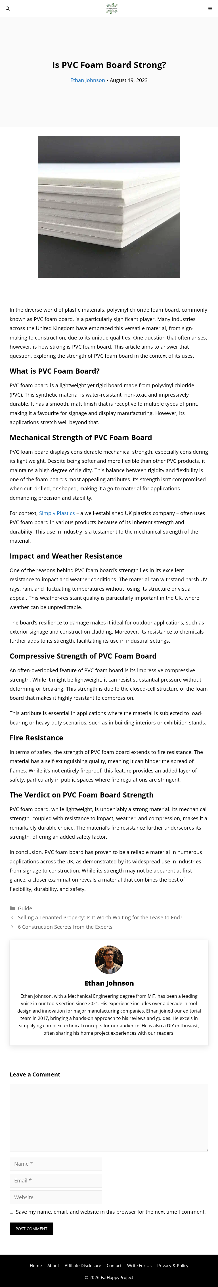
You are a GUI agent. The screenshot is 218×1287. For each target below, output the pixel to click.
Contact (114, 1265)
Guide (25, 908)
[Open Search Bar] (7, 8)
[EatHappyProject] (112, 8)
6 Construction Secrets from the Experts (65, 926)
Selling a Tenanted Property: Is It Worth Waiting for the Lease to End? (100, 917)
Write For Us (139, 1265)
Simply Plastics (57, 513)
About (53, 1265)
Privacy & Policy (172, 1265)
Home (36, 1265)
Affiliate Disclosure (83, 1265)
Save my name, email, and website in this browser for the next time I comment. (111, 1211)
